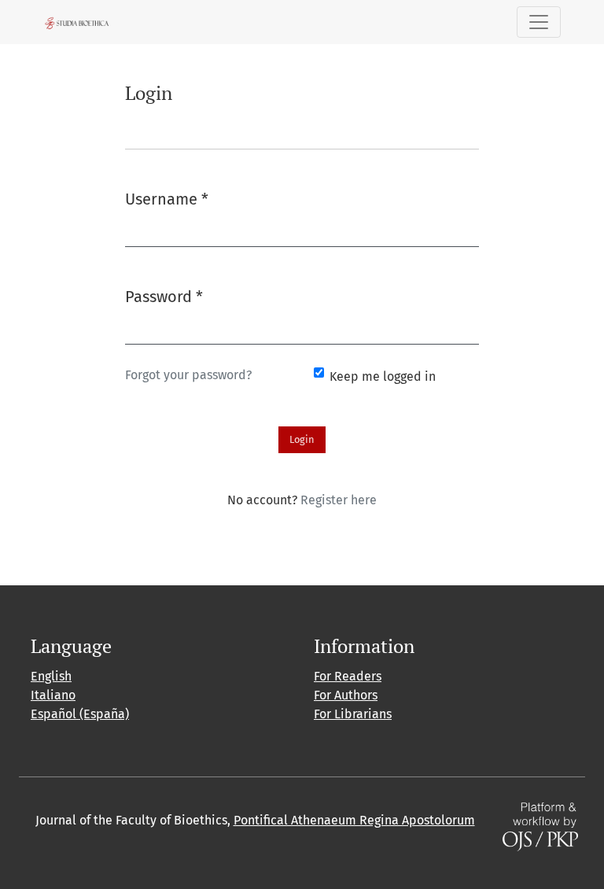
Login (302, 439)
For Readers (347, 676)
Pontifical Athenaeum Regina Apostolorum (354, 820)
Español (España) (80, 713)
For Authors (346, 695)
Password (164, 296)
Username (166, 198)
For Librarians (353, 713)
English (51, 676)
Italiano (53, 695)
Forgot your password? (188, 374)
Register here (338, 499)
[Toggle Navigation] (539, 22)
